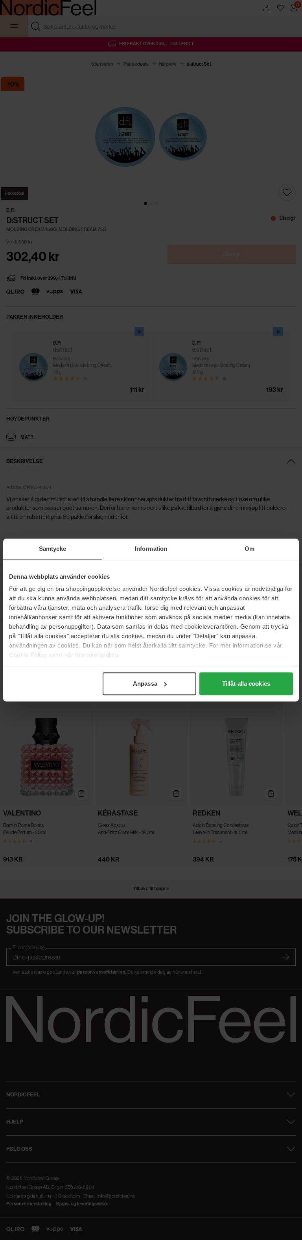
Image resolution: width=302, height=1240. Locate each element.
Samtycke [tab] (52, 548)
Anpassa (145, 683)
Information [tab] (151, 548)
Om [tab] (249, 548)
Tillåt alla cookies (246, 683)
